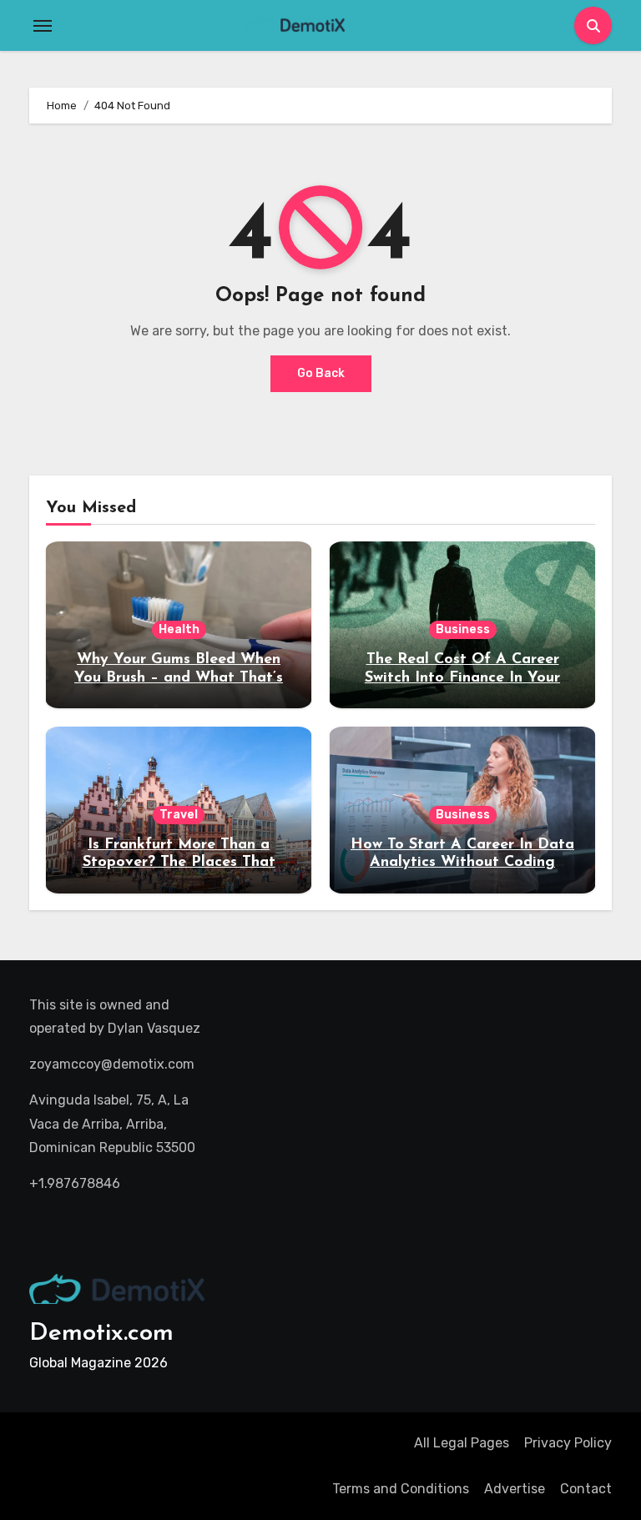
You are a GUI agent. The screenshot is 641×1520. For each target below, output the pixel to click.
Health (179, 629)
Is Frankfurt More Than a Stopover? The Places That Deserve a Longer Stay (179, 863)
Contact (586, 1489)
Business (463, 629)
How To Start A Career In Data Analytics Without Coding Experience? (462, 863)
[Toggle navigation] (42, 26)
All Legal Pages (461, 1443)
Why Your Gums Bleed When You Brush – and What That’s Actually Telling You (178, 677)
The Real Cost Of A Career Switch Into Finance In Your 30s (462, 677)
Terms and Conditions (400, 1489)
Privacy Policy (568, 1443)
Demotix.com (101, 1333)
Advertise (514, 1489)
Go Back (321, 373)
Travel (178, 815)
